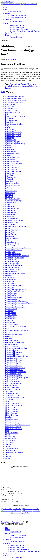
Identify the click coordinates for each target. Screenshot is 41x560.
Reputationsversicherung (13, 381)
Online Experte (10, 287)
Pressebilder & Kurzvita (18, 17)
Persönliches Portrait (12, 324)
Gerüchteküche (10, 203)
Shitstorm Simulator (12, 403)
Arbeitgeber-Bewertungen (14, 102)
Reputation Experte (12, 350)
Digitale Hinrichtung (12, 161)
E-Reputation (9, 179)
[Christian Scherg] (7, 2)
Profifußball (9, 336)
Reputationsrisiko (11, 380)
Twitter (7, 446)
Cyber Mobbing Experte (13, 132)
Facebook (8, 189)
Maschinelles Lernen (12, 269)
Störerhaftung (10, 437)
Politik (7, 328)
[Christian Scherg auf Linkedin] (11, 509)
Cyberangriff (9, 138)
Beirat (7, 114)
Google (23, 84)
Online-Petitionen (11, 315)
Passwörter (9, 321)
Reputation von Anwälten (14, 358)
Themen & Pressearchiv (18, 15)
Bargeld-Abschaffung (12, 112)
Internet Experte (10, 232)
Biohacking (9, 122)
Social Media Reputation (13, 429)
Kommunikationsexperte (13, 250)
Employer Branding (12, 183)
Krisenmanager (10, 260)
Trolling (8, 444)
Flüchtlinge (9, 197)
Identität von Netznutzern (14, 220)
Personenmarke (10, 322)
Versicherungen (10, 450)
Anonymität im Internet (13, 98)
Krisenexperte (10, 252)
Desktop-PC (9, 155)
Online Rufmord (11, 309)
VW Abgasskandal (11, 448)
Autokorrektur (10, 106)
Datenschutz (9, 149)
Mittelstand (9, 275)
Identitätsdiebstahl (11, 222)
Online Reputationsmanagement (16, 305)
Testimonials (9, 442)
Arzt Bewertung (10, 104)
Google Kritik (10, 210)
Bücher (7, 23)
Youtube (8, 456)
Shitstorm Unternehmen (13, 405)
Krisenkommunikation (13, 254)
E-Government (10, 177)
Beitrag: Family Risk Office (19, 29)
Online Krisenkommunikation (15, 289)
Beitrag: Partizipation (17, 27)
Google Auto (9, 206)
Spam (7, 431)
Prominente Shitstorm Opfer (15, 342)
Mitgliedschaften (15, 11)
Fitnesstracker (10, 193)
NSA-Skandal (10, 277)
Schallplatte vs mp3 (12, 395)
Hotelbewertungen (11, 218)
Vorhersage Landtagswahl (14, 452)
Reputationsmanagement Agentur (16, 378)
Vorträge (8, 19)
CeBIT (7, 128)
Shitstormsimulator (11, 411)
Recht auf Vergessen (12, 346)
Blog (7, 35)
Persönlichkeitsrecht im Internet (16, 326)
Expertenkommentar (12, 187)
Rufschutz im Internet (12, 389)
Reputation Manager (12, 354)
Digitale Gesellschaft (12, 157)
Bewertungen (10, 118)
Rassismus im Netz (11, 344)
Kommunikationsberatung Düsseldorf (18, 248)
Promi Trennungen (11, 340)
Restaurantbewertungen (13, 383)
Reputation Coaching (17, 21)
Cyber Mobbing (10, 130)
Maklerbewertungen (12, 267)
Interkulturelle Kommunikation (16, 226)
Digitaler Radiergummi (13, 171)
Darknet (8, 146)
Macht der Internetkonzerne (14, 265)
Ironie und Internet (11, 238)
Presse (7, 13)
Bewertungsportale (11, 120)
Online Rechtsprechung (13, 297)
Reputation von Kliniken (13, 362)
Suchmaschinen (10, 439)
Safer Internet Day (11, 393)
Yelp (6, 454)
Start (6, 7)
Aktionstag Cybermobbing (14, 96)
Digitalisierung (10, 173)
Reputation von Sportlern (14, 370)
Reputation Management (13, 352)
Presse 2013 (12, 59)
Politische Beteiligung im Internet (16, 330)
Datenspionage (10, 151)
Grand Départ (10, 214)
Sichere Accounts (11, 413)
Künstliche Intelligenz (12, 262)
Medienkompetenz (11, 271)
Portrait (7, 332)
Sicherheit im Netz (11, 415)
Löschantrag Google (12, 263)
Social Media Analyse (12, 423)
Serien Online (10, 399)
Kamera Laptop (10, 242)
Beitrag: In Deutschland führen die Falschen (25, 31)
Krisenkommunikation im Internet (17, 256)
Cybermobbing (15, 84)
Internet (7, 228)
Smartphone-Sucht (11, 419)
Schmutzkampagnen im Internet (16, 397)
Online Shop (9, 311)
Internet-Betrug (10, 234)
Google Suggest (10, 212)
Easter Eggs (9, 181)
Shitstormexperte (11, 407)
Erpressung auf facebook (13, 185)
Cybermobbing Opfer (12, 142)
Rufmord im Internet (17, 25)
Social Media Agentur (12, 421)
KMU (7, 240)
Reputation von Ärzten (13, 374)
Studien (7, 435)
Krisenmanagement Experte (14, 258)
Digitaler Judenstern (12, 167)
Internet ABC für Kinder (13, 230)
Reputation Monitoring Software (16, 356)
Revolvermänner (11, 385)
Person (7, 9)
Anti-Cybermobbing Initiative (15, 100)
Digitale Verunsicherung (13, 163)
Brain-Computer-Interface (14, 124)
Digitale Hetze (10, 159)
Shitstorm (8, 401)
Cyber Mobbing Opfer (13, 136)
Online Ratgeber (11, 295)
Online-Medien (10, 313)
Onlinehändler (10, 317)
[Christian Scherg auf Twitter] (31, 511)
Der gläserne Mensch (12, 153)
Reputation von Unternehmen (15, 372)
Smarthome (9, 417)
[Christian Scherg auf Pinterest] (21, 513)
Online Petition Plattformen (14, 291)
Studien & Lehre (11, 33)
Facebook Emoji (11, 191)
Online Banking (10, 283)
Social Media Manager (13, 427)
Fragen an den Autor (12, 199)
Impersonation (10, 224)
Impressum (16, 522)
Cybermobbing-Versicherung (15, 144)
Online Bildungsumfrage (13, 285)
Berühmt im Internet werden (15, 116)
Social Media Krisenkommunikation (17, 425)
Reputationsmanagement (19, 86)
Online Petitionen (11, 293)
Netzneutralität (10, 281)
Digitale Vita (9, 165)
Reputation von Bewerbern (14, 360)
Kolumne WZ (10, 246)
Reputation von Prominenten (15, 368)
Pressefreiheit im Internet (13, 334)
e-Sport (7, 458)
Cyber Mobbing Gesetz (13, 134)
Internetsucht (9, 236)
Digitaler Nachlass (11, 169)
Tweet (3, 92)
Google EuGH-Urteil (12, 208)
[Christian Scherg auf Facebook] (11, 511)
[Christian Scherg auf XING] (30, 509)
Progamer (8, 338)
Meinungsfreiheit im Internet (15, 273)
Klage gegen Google (12, 244)
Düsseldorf (9, 175)
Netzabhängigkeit (11, 279)
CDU (7, 126)
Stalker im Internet (11, 433)
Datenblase (9, 147)
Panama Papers (10, 319)
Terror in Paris (10, 440)
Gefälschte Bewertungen (13, 201)
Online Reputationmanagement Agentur (19, 303)
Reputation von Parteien (13, 366)
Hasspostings (9, 216)
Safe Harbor (9, 391)
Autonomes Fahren (11, 110)
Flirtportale (9, 195)
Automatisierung (11, 108)
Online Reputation (11, 299)
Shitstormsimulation (12, 409)
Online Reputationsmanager (14, 307)
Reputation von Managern (14, 364)
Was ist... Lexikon (16, 37)
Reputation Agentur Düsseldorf (16, 348)
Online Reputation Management (16, 301)
